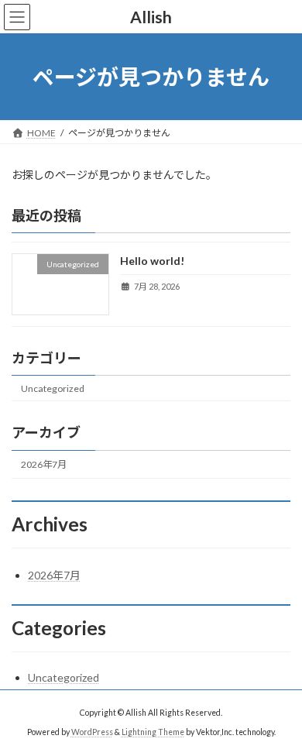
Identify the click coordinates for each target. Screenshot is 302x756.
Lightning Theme (153, 732)
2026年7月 (44, 464)
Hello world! (152, 261)
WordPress (92, 732)
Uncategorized (52, 388)
